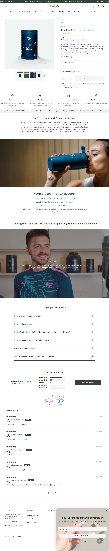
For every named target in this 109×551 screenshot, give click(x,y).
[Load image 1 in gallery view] (20, 75)
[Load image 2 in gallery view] (26, 75)
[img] (11, 416)
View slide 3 (60, 294)
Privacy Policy (31, 519)
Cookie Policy (31, 522)
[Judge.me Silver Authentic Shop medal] (49, 399)
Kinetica (63, 26)
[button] (93, 6)
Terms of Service (32, 516)
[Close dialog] (106, 510)
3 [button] (55, 493)
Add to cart (89, 78)
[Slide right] (45, 75)
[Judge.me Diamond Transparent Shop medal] (60, 399)
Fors (10, 536)
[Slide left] (14, 75)
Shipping (71, 40)
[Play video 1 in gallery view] (33, 75)
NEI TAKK (82, 541)
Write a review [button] (88, 382)
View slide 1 (48, 294)
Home (62, 22)
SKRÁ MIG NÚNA (82, 536)
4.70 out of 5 (26, 381)
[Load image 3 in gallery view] (39, 75)
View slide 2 (54, 294)
